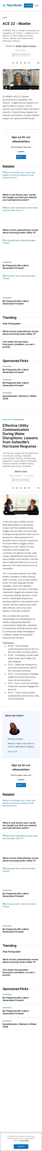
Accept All (21, 1146)
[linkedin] (17, 63)
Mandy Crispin (21, 471)
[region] (21, 1142)
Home (5, 17)
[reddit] (25, 63)
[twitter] (21, 63)
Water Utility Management (13, 419)
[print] (38, 63)
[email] (29, 63)
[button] (4, 5)
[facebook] (13, 63)
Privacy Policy (24, 1140)
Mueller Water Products (26, 46)
